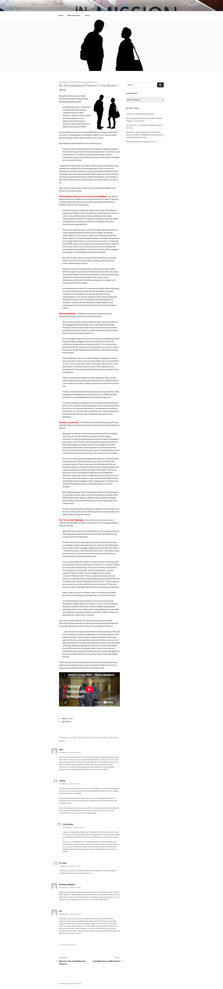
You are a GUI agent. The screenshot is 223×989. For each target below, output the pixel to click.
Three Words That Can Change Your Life (141, 142)
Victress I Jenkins (67, 884)
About (87, 15)
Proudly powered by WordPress (70, 983)
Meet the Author (74, 15)
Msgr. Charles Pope (88, 82)
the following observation (70, 101)
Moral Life (67, 718)
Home (61, 15)
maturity (66, 722)
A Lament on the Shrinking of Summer (140, 114)
